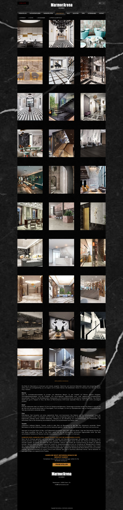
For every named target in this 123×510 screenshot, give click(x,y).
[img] (30, 35)
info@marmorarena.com (62, 484)
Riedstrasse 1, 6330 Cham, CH (61, 482)
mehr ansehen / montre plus (61, 380)
